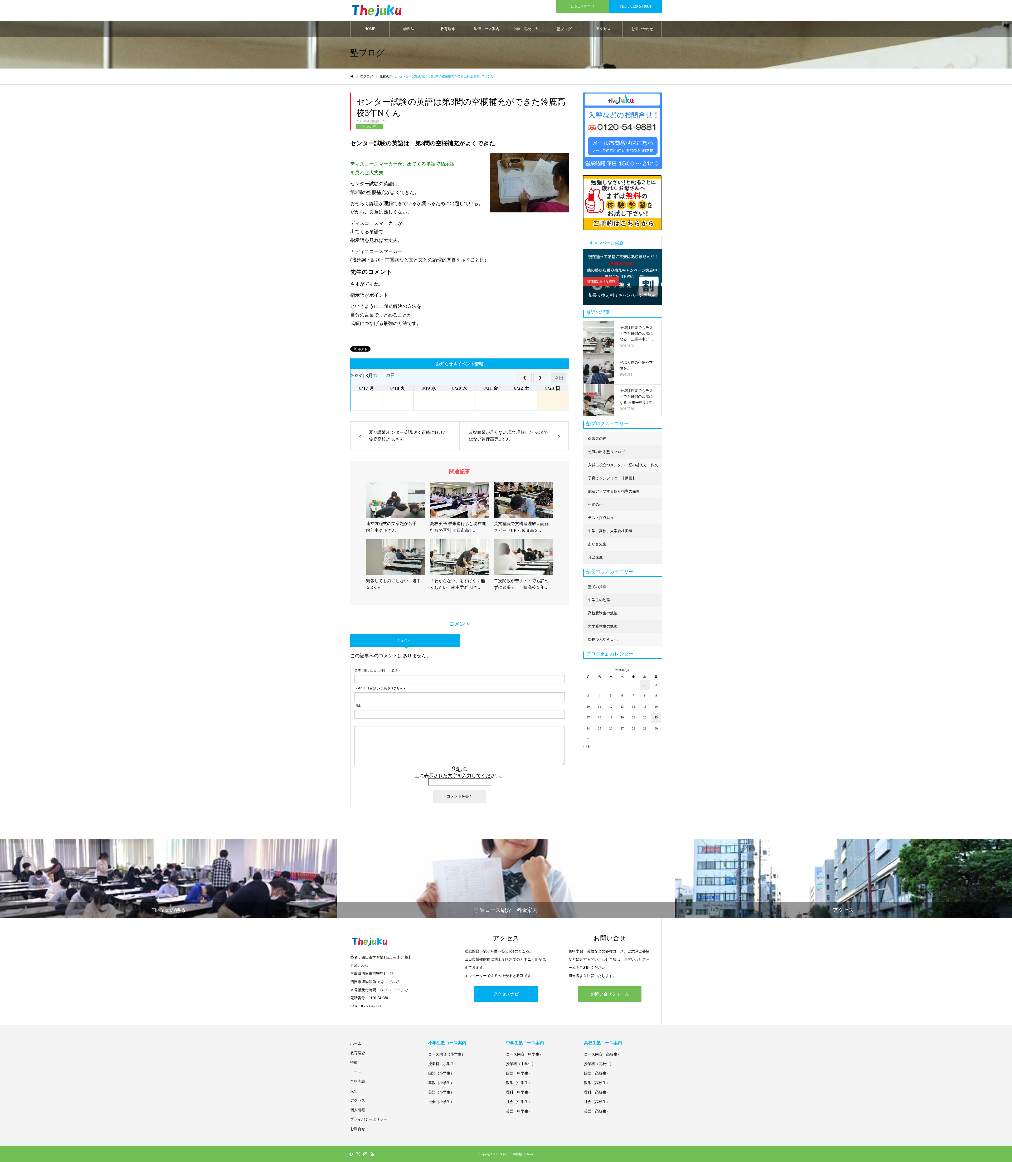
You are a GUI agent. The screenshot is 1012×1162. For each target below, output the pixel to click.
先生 (354, 1091)
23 (656, 717)
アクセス (603, 29)
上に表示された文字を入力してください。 (460, 775)
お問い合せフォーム (610, 994)
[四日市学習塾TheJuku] (376, 10)
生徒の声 (369, 127)
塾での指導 (597, 587)
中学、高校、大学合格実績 (525, 32)
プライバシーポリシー (368, 1119)
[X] (358, 1154)
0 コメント (405, 640)
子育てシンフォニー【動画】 (612, 478)
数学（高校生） (597, 1083)
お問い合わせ (642, 29)
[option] (622, 277)
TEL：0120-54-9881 (635, 6)
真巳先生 (595, 557)
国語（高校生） (597, 1073)
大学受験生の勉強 (602, 626)
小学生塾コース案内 (447, 1043)
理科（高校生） (597, 1092)
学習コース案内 (486, 29)
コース (355, 1072)
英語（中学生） (519, 1111)
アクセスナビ (506, 994)
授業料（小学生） (443, 1064)
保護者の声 (597, 439)
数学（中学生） (519, 1083)
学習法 (408, 29)
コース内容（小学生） (446, 1054)
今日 (558, 378)
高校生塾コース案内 (603, 1043)
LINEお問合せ (583, 6)
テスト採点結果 (601, 518)
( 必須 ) (377, 670)
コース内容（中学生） (524, 1054)
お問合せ (357, 1129)
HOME (369, 29)
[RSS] (372, 1154)
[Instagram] (365, 1154)
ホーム (355, 1044)
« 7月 (587, 746)
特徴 (354, 1062)
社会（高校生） (597, 1102)
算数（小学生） (441, 1083)
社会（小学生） (441, 1102)
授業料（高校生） (599, 1064)
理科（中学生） (519, 1092)
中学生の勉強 (599, 600)
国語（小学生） (441, 1073)
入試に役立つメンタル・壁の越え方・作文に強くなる (623, 467)
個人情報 (357, 1110)
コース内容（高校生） (602, 1054)
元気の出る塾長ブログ (606, 452)
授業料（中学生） (521, 1064)
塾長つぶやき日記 (602, 639)
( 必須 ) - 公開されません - (379, 688)
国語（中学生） (519, 1073)
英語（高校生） (597, 1111)
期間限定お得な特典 (601, 281)
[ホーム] (351, 76)
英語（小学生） (441, 1092)
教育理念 (447, 29)
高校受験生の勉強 (602, 613)
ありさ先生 (597, 544)
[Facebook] (351, 1154)
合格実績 (357, 1081)
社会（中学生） (519, 1102)
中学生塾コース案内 (525, 1043)
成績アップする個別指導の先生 (614, 491)
